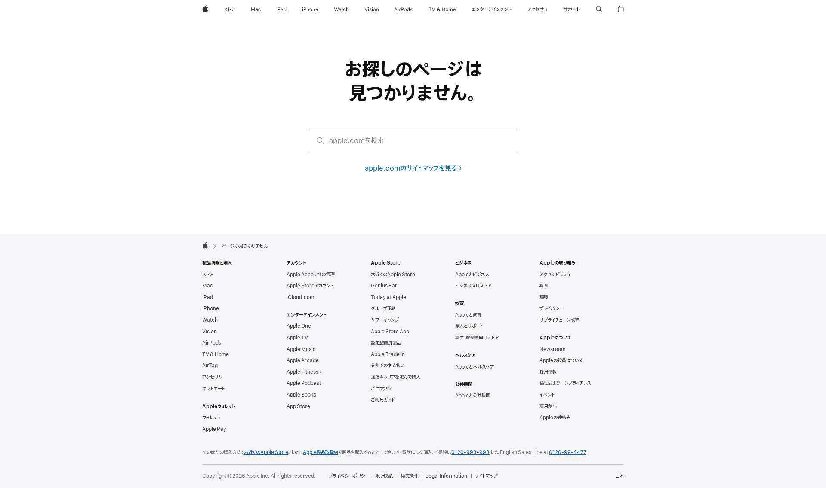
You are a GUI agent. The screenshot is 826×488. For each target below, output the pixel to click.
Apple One (299, 326)
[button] (599, 9)
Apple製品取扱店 (320, 452)
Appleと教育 (468, 315)
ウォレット (211, 418)
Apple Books (301, 395)
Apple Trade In (388, 354)
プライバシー (551, 308)
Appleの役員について (561, 360)
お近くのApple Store (393, 274)
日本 (619, 476)
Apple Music (301, 349)
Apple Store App (390, 332)
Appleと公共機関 (472, 396)
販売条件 (409, 476)
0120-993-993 (470, 452)
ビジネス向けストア (473, 286)
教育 (543, 286)
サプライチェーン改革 (559, 320)
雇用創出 (548, 406)
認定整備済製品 (386, 343)
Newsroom (552, 349)
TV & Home (215, 354)
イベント (547, 395)
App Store (298, 406)
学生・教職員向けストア (477, 338)
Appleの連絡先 (554, 418)
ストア (207, 274)
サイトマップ (486, 476)
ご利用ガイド (383, 400)
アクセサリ (212, 377)
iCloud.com (300, 297)
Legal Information (446, 476)
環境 (543, 297)
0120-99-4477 (567, 452)
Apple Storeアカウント (310, 286)
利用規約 (385, 476)
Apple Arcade (303, 360)
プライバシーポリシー (349, 476)
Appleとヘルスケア (474, 367)
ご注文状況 (381, 389)
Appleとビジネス (472, 274)
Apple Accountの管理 (310, 274)
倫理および (565, 383)
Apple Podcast (304, 383)
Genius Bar (384, 286)
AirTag (210, 366)
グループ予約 (383, 308)
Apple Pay (214, 429)
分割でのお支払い (388, 366)
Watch (210, 320)
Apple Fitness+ (304, 372)
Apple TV (297, 338)
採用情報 (548, 372)
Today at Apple (388, 297)
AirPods (211, 343)
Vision (209, 332)
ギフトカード (213, 389)
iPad (207, 297)
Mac (207, 286)
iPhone (210, 308)
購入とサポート (469, 326)
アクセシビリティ (555, 274)
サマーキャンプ (385, 320)
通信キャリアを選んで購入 (395, 377)
